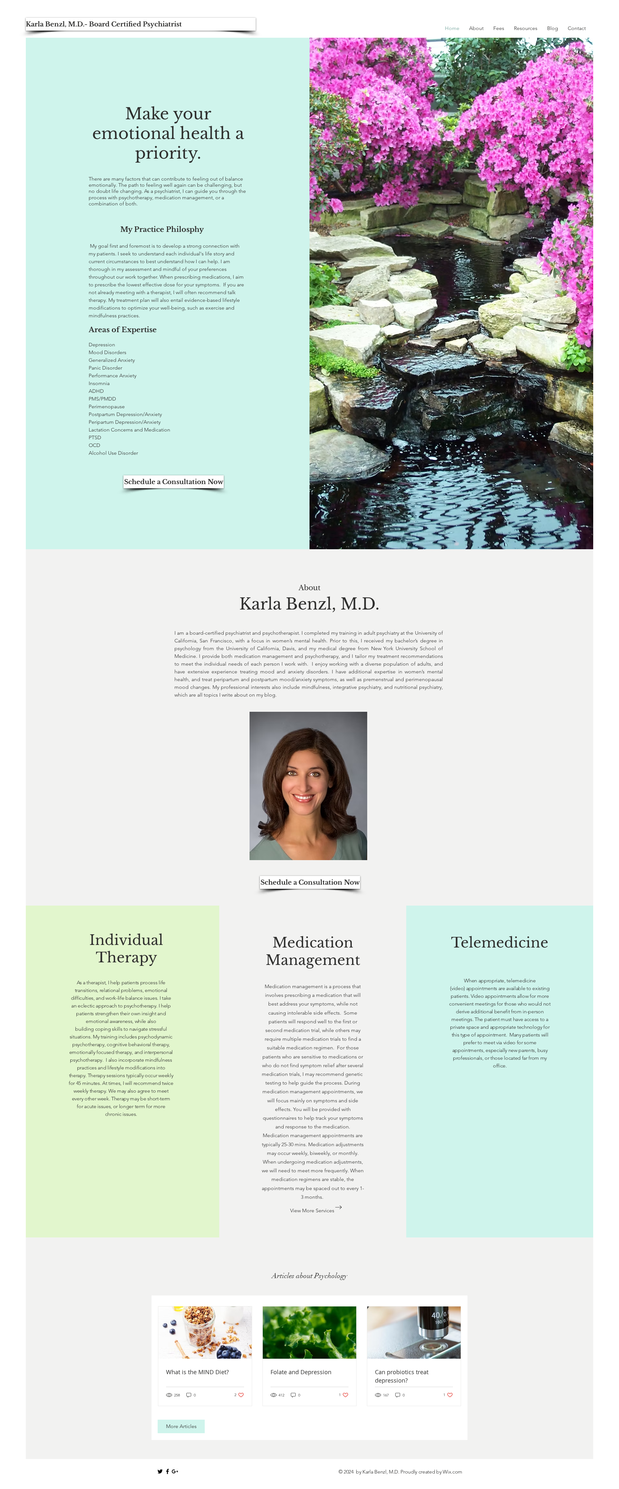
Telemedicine (499, 942)
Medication (312, 942)
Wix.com (452, 1472)
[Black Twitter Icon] (160, 1471)
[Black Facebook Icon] (167, 1471)
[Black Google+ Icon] (175, 1471)
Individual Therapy (126, 948)
